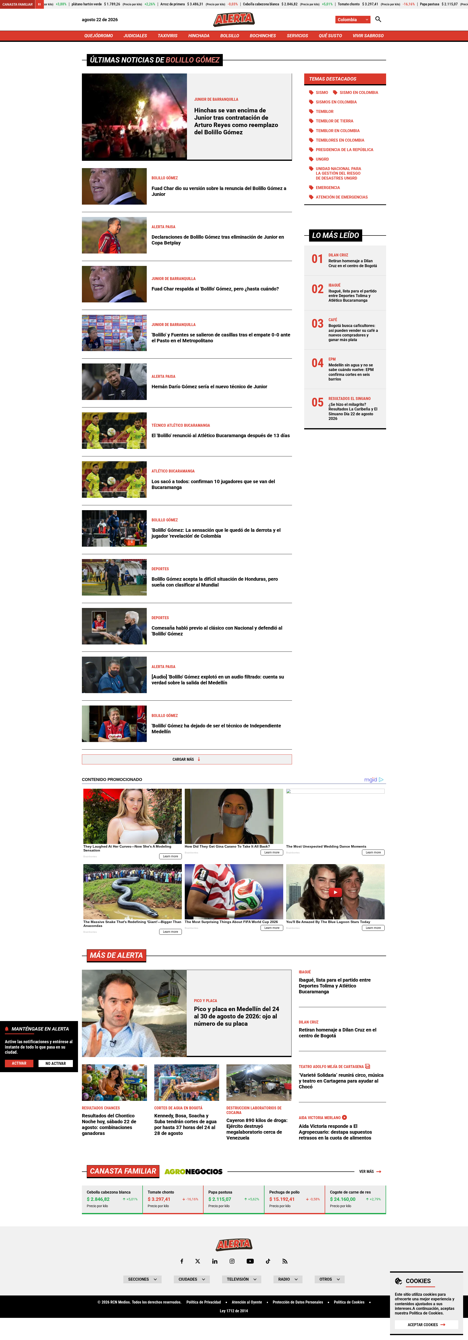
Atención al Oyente (247, 1302)
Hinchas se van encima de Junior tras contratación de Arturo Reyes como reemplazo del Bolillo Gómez (236, 121)
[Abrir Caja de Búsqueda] (378, 19)
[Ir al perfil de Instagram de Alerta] (232, 1261)
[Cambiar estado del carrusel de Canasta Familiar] (39, 4)
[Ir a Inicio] (234, 19)
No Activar (56, 1063)
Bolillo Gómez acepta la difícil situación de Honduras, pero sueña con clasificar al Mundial (215, 582)
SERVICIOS (297, 35)
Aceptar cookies (423, 1324)
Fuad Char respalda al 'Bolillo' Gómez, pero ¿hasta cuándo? (215, 289)
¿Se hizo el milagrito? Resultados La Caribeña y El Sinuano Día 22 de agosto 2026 (353, 411)
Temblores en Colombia (340, 140)
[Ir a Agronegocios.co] (193, 1171)
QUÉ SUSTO (330, 35)
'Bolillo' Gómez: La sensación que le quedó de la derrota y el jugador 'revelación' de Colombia (216, 533)
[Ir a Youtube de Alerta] (250, 1261)
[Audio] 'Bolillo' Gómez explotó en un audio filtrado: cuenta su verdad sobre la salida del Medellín (218, 680)
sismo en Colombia (359, 92)
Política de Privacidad (203, 1302)
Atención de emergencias (342, 197)
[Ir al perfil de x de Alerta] (197, 1261)
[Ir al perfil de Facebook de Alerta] (182, 1261)
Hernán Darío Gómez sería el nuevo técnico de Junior (209, 386)
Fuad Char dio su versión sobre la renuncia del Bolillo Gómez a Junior (219, 191)
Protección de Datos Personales (298, 1302)
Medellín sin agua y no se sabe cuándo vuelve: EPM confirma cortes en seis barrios (351, 372)
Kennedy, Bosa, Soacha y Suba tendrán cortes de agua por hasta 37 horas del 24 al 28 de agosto (185, 1124)
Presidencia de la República (344, 149)
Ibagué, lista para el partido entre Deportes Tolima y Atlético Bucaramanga (353, 296)
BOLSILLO (229, 35)
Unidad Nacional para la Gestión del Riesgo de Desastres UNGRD (338, 173)
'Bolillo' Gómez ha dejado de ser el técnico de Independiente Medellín (216, 728)
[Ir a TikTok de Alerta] (268, 1261)
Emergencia (328, 187)
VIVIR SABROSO (368, 35)
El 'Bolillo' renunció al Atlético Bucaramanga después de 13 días (221, 435)
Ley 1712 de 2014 (234, 1311)
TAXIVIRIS (167, 35)
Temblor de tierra (334, 121)
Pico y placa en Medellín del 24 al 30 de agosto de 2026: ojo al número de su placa (236, 1016)
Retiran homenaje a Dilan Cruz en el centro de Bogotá (353, 263)
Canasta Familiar (17, 4)
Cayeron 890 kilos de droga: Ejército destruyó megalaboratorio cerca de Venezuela (257, 1129)
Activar (19, 1063)
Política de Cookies (426, 1313)
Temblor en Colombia (338, 130)
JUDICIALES (135, 35)
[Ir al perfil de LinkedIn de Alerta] (214, 1261)
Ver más (366, 1171)
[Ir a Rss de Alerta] (285, 1261)
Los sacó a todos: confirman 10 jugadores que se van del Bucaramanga (213, 484)
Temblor (324, 111)
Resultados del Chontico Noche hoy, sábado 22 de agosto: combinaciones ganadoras (109, 1124)
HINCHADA (199, 35)
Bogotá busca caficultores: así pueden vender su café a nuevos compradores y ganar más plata (353, 332)
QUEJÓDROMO (98, 35)
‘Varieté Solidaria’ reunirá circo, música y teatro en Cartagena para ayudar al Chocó (341, 1081)
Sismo (322, 92)
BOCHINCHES (263, 35)
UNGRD (322, 159)
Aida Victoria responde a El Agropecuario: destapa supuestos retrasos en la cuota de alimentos (335, 1132)
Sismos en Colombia (336, 102)
